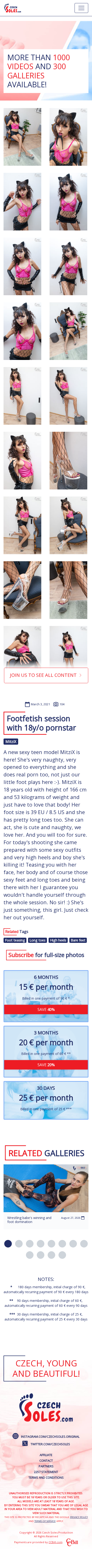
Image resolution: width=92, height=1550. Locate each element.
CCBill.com (56, 1542)
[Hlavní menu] (81, 8)
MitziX (10, 741)
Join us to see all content (43, 675)
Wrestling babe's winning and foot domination (29, 1219)
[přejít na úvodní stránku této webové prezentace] (12, 8)
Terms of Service (45, 1521)
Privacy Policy (79, 1517)
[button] (8, 1244)
